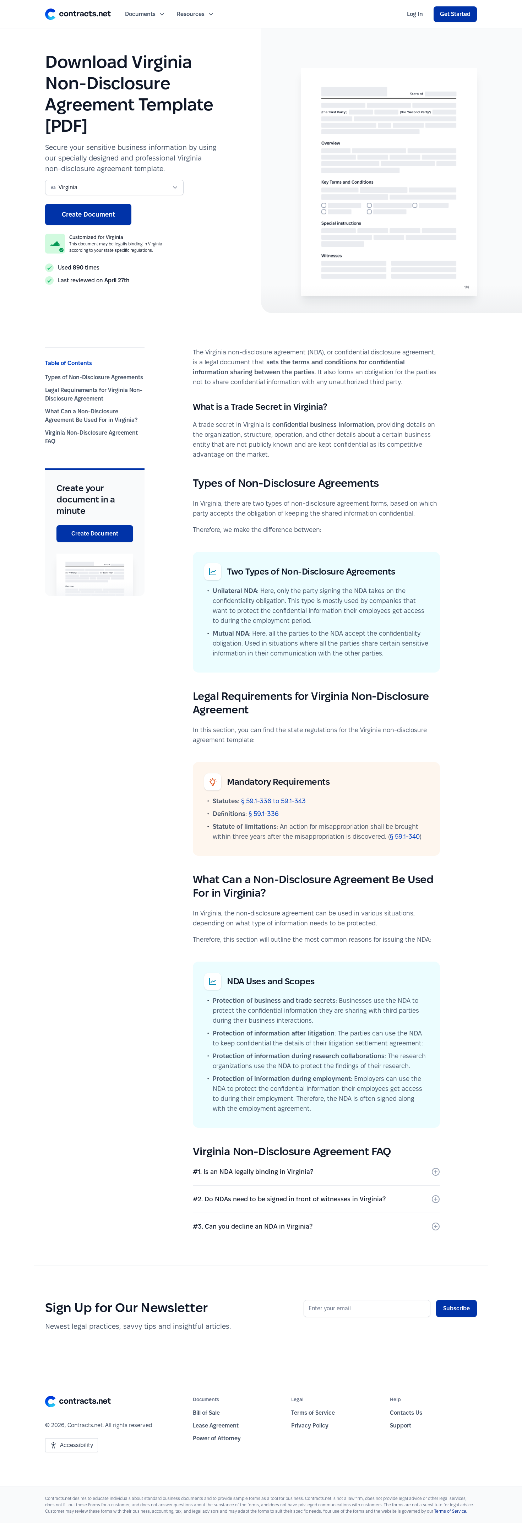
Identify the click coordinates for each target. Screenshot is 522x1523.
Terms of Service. (450, 1511)
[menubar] (415, 14)
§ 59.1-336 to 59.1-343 (273, 801)
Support (400, 1426)
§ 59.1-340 (405, 836)
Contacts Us (406, 1413)
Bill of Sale (206, 1413)
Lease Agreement (216, 1426)
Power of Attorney (217, 1438)
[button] (78, 14)
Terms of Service (313, 1413)
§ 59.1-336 (264, 813)
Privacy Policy (309, 1426)
